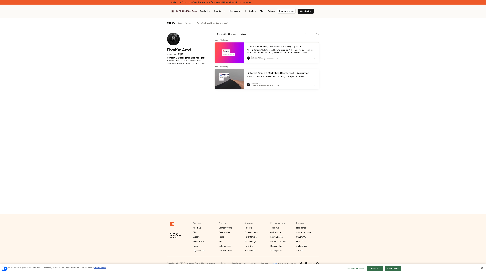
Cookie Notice (100, 268)
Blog (262, 11)
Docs (180, 23)
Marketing (224, 40)
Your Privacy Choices (286, 263)
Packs (188, 23)
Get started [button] (305, 11)
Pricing (271, 11)
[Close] (482, 268)
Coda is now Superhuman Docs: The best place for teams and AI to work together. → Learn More (211, 2)
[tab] (226, 35)
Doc (216, 40)
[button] (311, 33)
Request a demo (286, 11)
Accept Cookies (393, 268)
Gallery (252, 11)
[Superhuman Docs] (184, 11)
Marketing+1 (225, 67)
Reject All (375, 268)
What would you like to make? (214, 23)
